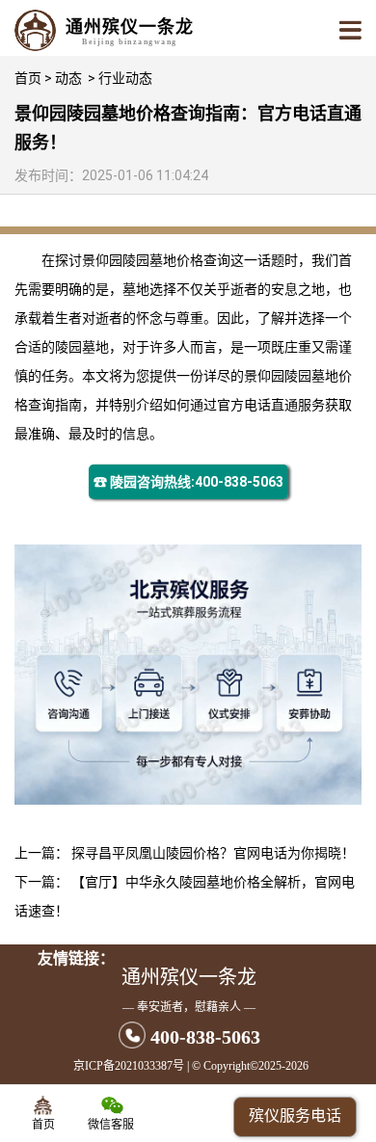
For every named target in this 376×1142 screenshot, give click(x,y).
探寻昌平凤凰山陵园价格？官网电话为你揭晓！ (213, 853)
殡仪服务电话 (295, 1115)
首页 (27, 78)
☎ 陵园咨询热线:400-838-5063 (188, 482)
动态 (68, 78)
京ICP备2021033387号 (128, 1066)
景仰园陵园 (115, 260)
